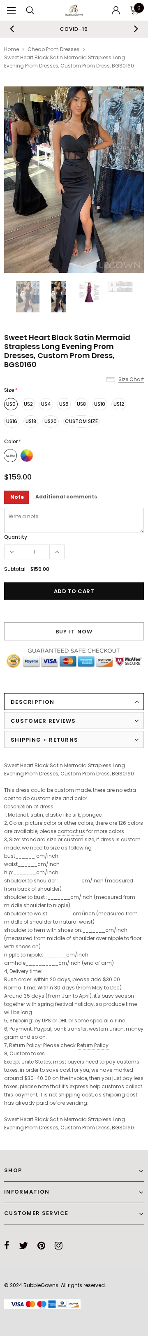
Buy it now (74, 631)
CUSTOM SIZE (81, 421)
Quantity (15, 536)
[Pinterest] (41, 1245)
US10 (99, 403)
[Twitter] (23, 1245)
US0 (11, 403)
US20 (50, 421)
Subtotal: (15, 569)
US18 (30, 421)
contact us (71, 831)
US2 (28, 403)
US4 (46, 403)
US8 (81, 403)
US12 (118, 403)
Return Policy (93, 1045)
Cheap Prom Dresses (53, 49)
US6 (64, 403)
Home (11, 49)
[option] (74, 29)
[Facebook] (6, 1245)
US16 (11, 421)
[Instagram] (58, 1245)
